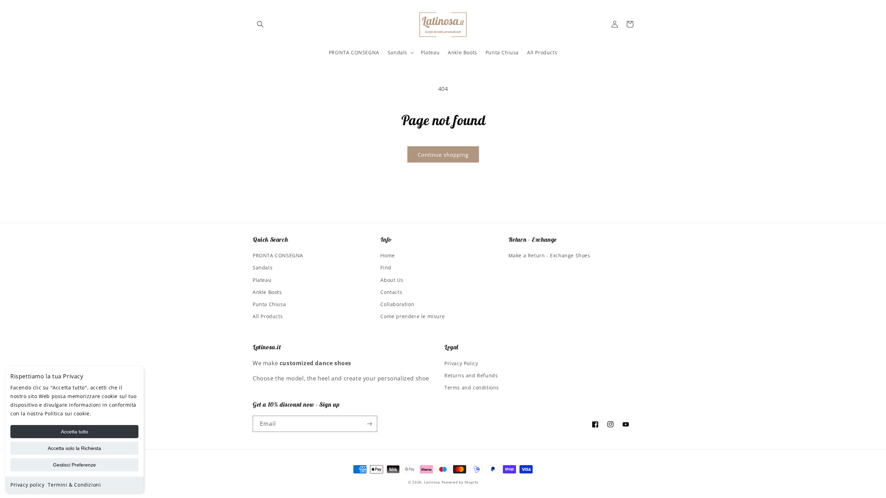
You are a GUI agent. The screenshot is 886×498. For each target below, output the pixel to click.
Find (385, 267)
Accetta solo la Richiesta (74, 448)
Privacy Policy (461, 363)
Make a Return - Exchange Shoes (549, 255)
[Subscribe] (369, 424)
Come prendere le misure (412, 316)
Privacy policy (27, 484)
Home (387, 255)
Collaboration (397, 304)
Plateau (262, 280)
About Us (391, 280)
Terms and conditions (471, 387)
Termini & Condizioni (74, 484)
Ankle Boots (267, 292)
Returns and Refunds (471, 375)
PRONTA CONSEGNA (278, 255)
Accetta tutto (74, 431)
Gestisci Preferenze (74, 465)
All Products (268, 316)
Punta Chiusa (269, 304)
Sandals (262, 267)
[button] (260, 24)
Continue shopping (443, 154)
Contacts (391, 292)
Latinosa (432, 482)
